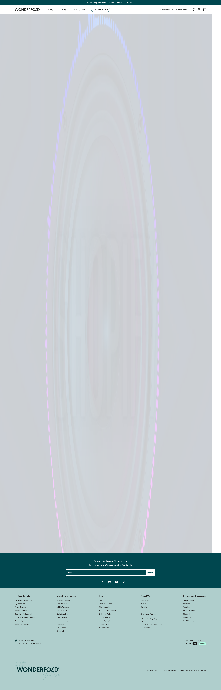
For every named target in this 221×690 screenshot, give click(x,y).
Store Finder (181, 10)
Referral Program (22, 624)
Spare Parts (104, 624)
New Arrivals (62, 621)
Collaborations (63, 614)
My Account (20, 604)
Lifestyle (80, 9)
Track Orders (20, 607)
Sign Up (150, 572)
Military (186, 604)
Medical (186, 614)
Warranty (19, 621)
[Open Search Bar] (194, 9)
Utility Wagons (63, 607)
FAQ (101, 600)
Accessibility (104, 628)
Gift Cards (61, 628)
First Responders (190, 610)
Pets (63, 9)
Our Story (145, 600)
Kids (50, 9)
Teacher (186, 607)
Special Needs (189, 600)
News (143, 604)
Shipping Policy (105, 614)
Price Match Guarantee (25, 617)
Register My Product (23, 614)
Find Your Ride (101, 10)
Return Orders (21, 610)
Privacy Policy (152, 670)
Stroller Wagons (63, 600)
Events (144, 607)
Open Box (187, 617)
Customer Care (166, 10)
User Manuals (104, 621)
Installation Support (107, 617)
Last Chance (188, 621)
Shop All (60, 631)
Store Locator (105, 607)
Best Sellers (62, 617)
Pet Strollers (62, 604)
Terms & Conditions (168, 670)
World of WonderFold (24, 600)
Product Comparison (108, 610)
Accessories (62, 610)
